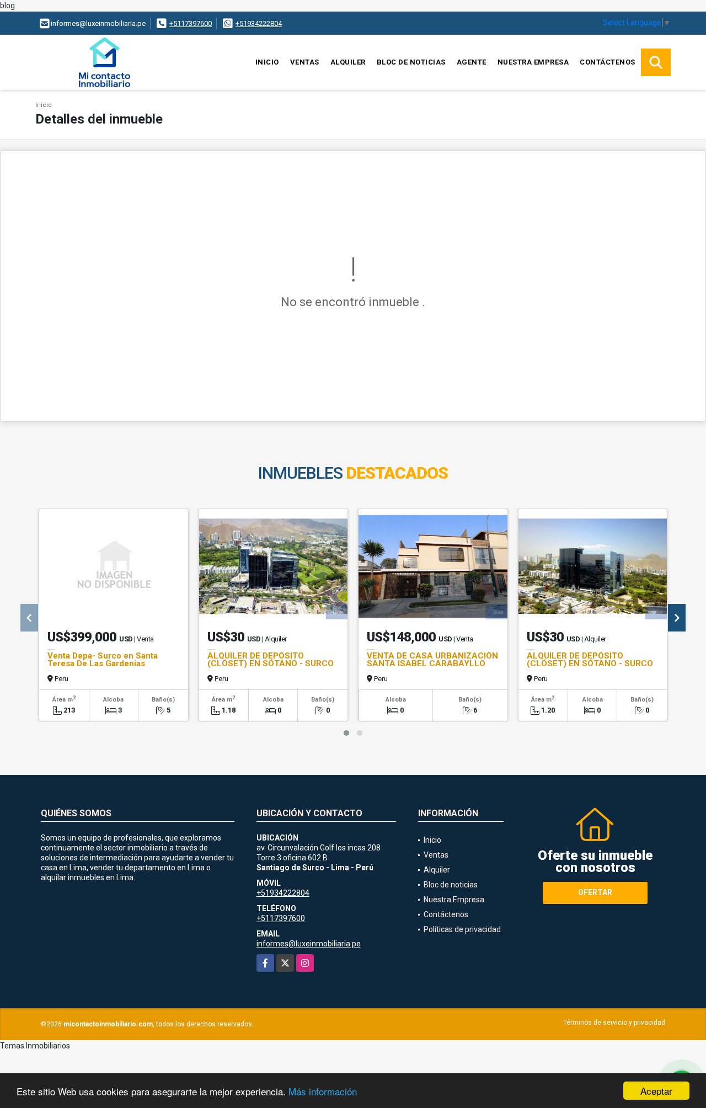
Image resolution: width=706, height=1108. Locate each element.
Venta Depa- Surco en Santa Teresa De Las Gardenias (102, 659)
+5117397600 (190, 23)
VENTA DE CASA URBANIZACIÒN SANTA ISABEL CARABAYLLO (432, 659)
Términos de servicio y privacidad (614, 1022)
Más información (322, 1091)
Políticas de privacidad (462, 929)
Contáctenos (607, 62)
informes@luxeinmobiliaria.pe (308, 943)
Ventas (304, 62)
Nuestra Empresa (533, 62)
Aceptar (656, 1091)
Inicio (267, 62)
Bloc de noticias (411, 62)
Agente (471, 62)
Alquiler (348, 62)
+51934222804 (259, 23)
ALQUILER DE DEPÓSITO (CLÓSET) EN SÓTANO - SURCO (270, 659)
